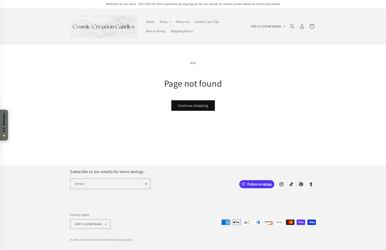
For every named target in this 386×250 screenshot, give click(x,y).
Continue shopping (193, 105)
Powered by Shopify (120, 239)
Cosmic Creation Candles (94, 239)
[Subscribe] (145, 184)
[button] (165, 21)
